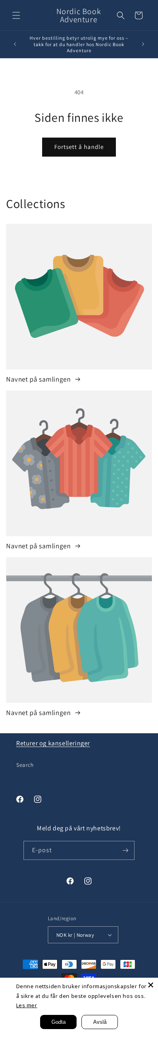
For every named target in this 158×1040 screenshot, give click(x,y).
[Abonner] (125, 850)
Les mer (26, 1005)
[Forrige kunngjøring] (15, 44)
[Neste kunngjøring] (143, 44)
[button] (16, 15)
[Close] (151, 985)
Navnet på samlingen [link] (39, 379)
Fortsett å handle (79, 147)
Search (25, 764)
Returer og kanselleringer (53, 743)
